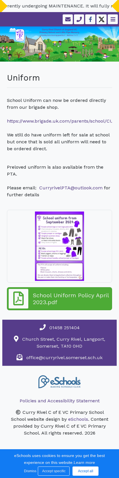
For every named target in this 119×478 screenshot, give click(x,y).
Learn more (84, 462)
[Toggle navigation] (112, 19)
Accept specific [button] (54, 471)
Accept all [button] (85, 471)
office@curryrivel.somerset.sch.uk (64, 357)
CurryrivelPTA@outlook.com (71, 188)
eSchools (78, 419)
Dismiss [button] (29, 471)
